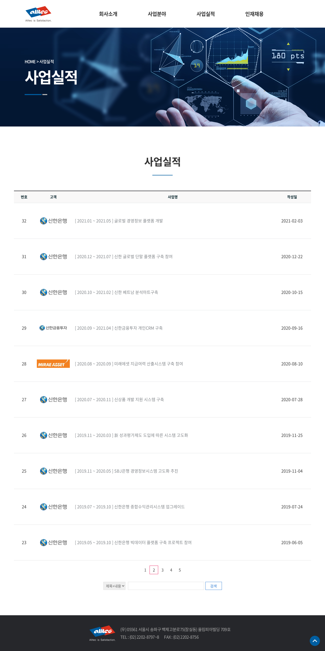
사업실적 (206, 13)
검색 (213, 585)
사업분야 (157, 13)
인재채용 (254, 13)
